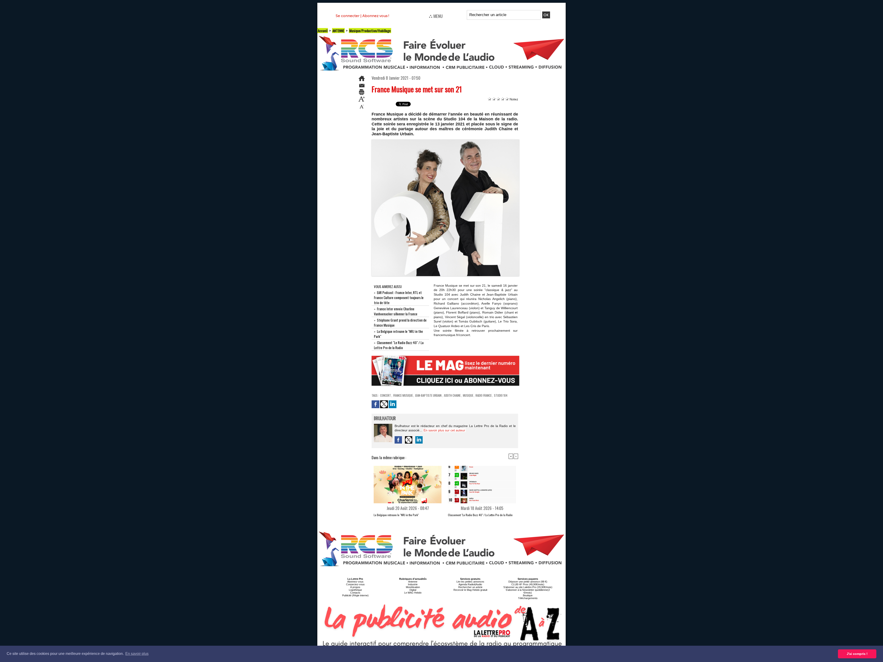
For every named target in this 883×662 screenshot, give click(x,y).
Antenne (412, 581)
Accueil (322, 30)
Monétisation (413, 587)
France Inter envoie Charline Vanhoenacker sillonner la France (395, 311)
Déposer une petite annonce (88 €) (527, 581)
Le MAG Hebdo (412, 592)
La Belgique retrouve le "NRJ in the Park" (396, 515)
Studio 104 (500, 395)
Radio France (484, 395)
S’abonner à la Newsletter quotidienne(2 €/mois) (528, 591)
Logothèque (355, 589)
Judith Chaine (452, 395)
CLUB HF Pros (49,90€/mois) (527, 584)
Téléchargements (528, 598)
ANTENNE (338, 30)
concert (385, 395)
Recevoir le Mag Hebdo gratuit (470, 589)
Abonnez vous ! (375, 16)
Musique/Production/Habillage (370, 30)
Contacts (355, 592)
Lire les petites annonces (470, 581)
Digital (413, 589)
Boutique (528, 595)
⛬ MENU (436, 16)
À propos (355, 587)
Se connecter (347, 16)
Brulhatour (385, 418)
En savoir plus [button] (137, 654)
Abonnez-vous (355, 581)
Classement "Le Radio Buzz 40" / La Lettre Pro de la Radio (399, 345)
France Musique (403, 395)
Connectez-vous (355, 584)
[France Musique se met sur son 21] (445, 140)
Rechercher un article (470, 587)
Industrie (413, 584)
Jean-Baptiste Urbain (428, 395)
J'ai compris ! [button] (857, 654)
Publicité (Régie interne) (355, 595)
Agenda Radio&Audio (470, 584)
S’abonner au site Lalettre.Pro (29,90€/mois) (527, 587)
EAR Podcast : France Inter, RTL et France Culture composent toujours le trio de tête (399, 297)
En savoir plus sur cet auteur (444, 430)
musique (468, 395)
